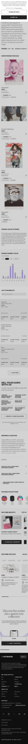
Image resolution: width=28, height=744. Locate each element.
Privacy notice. (18, 8)
